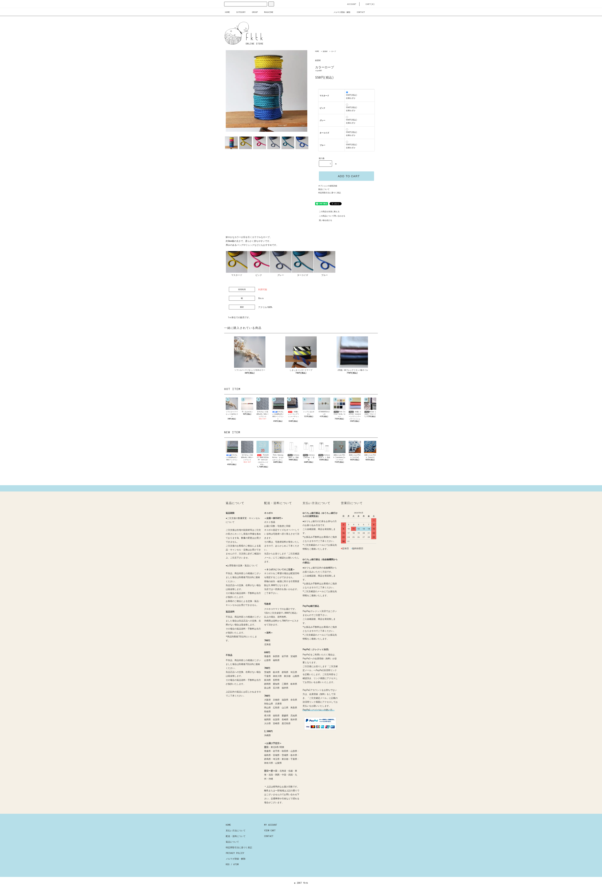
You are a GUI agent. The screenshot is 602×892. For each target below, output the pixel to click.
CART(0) (370, 4)
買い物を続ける (325, 220)
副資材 (325, 51)
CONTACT (361, 12)
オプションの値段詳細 (327, 185)
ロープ (333, 51)
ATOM (236, 864)
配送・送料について (236, 836)
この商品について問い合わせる (332, 216)
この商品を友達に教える (329, 211)
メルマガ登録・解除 (341, 12)
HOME (227, 12)
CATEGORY (241, 12)
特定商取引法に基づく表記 (329, 192)
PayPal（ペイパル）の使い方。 (319, 709)
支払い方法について (236, 830)
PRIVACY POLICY (235, 853)
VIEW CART (270, 830)
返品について (324, 189)
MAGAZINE (268, 12)
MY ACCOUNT (270, 824)
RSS (228, 864)
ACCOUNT (351, 4)
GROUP (255, 12)
